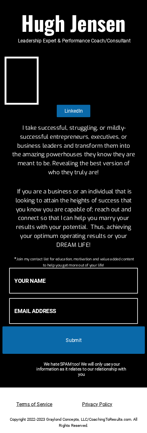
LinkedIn (74, 111)
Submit (73, 340)
